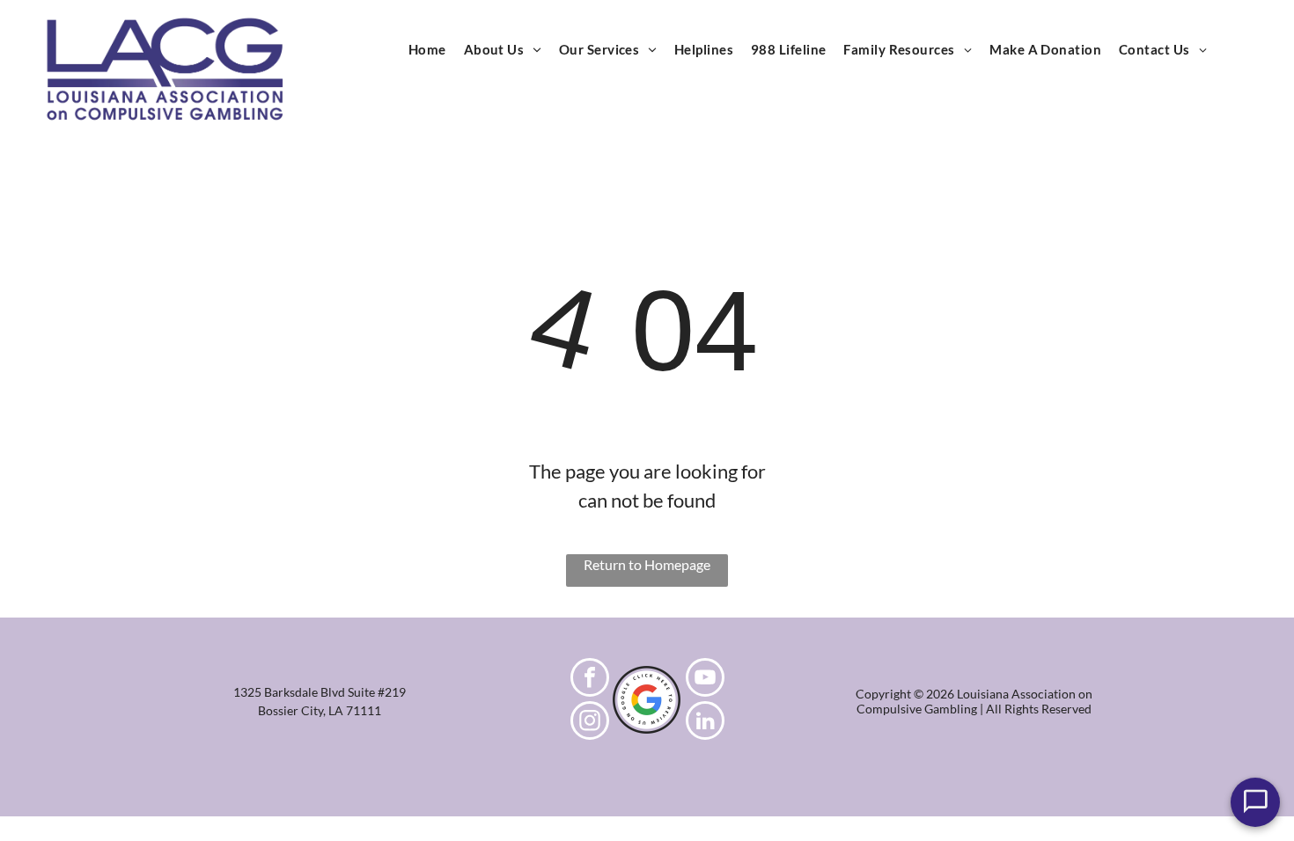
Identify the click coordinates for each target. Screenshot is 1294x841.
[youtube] (705, 679)
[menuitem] (427, 49)
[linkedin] (705, 722)
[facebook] (589, 679)
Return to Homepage (647, 564)
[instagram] (589, 722)
